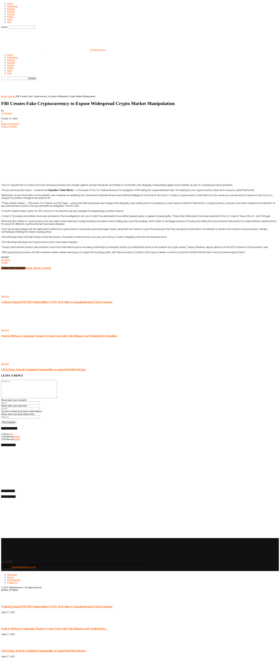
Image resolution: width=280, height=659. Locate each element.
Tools (9, 19)
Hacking (11, 11)
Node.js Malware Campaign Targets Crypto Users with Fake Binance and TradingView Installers (59, 335)
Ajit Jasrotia (6, 113)
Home (10, 3)
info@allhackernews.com (24, 567)
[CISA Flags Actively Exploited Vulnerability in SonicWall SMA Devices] (17, 361)
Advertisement (13, 580)
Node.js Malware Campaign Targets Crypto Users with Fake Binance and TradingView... (54, 628)
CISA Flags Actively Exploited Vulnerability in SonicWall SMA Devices (43, 369)
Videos (10, 16)
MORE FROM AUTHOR (38, 268)
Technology (12, 6)
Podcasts (11, 9)
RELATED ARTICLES (13, 268)
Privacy (10, 577)
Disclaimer (12, 574)
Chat (9, 22)
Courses (10, 14)
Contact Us (12, 582)
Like (11, 434)
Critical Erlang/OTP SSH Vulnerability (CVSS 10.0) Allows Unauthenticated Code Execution (56, 302)
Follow (17, 436)
